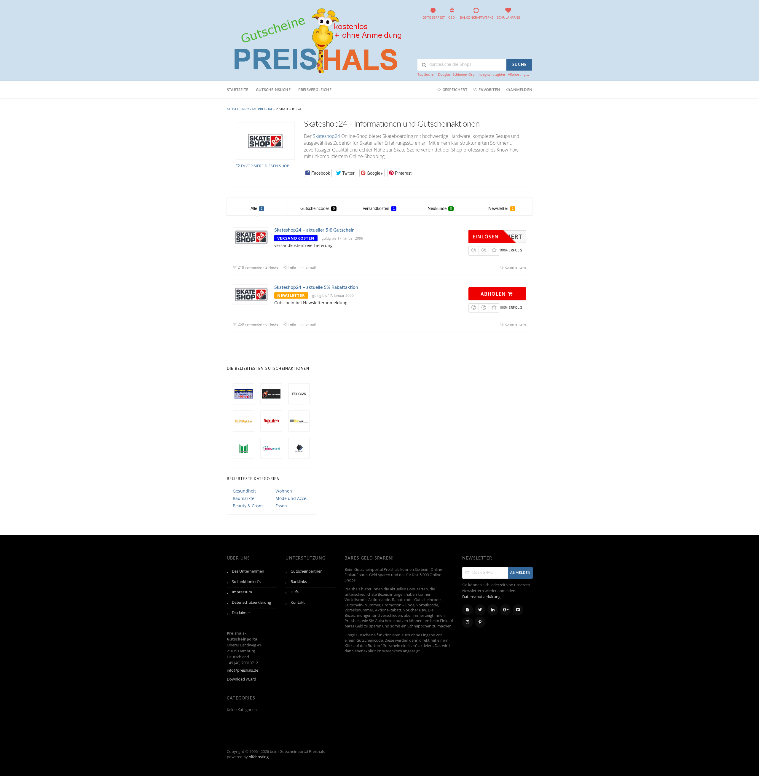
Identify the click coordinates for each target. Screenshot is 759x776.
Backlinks (299, 581)
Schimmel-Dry (463, 74)
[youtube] (518, 609)
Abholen (494, 294)
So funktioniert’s (246, 581)
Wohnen (283, 491)
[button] (318, 173)
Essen (281, 506)
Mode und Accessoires (292, 498)
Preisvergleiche (314, 89)
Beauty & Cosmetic (250, 506)
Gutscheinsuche (273, 89)
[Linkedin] (492, 609)
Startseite (237, 89)
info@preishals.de (242, 670)
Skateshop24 (326, 136)
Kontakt (298, 602)
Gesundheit (244, 491)
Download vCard (241, 679)
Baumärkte (243, 498)
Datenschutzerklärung (251, 602)
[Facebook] (467, 609)
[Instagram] (467, 622)
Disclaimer (241, 612)
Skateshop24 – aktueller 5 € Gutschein (314, 230)
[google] (505, 609)
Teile (291, 267)
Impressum (242, 592)
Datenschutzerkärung (481, 596)
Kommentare (515, 267)
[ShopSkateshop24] (265, 141)
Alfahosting (516, 74)
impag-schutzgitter (491, 74)
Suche (519, 65)
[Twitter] (480, 609)
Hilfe (295, 592)
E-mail (310, 267)
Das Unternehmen (248, 571)
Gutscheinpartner (306, 571)
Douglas (444, 74)
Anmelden (521, 89)
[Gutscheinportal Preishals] (316, 39)
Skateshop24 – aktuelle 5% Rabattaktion (316, 287)
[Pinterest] (480, 622)
